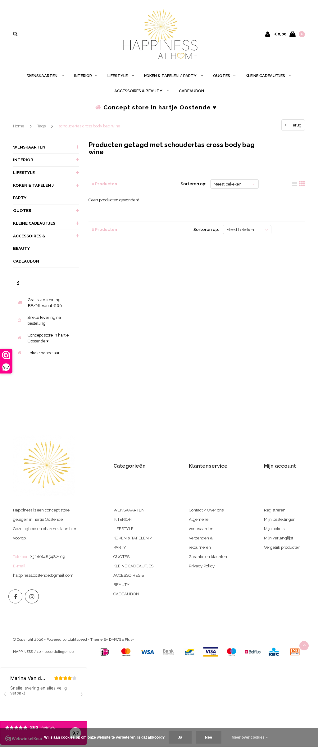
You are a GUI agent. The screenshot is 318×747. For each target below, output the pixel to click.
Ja (180, 737)
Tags (41, 126)
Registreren (274, 510)
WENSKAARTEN (42, 75)
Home (18, 126)
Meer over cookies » (250, 737)
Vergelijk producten (282, 547)
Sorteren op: (193, 183)
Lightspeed (77, 639)
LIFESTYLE (118, 75)
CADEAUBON (191, 91)
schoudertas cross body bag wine (89, 126)
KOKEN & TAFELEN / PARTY (171, 75)
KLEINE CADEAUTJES (266, 75)
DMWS (115, 639)
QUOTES (221, 75)
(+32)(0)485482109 (47, 556)
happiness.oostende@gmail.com (43, 575)
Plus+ (129, 639)
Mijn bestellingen (280, 519)
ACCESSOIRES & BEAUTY (138, 91)
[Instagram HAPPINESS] (32, 596)
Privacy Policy (202, 566)
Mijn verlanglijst (278, 538)
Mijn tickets (274, 528)
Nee (208, 737)
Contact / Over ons (206, 510)
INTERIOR (83, 75)
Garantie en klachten (208, 556)
